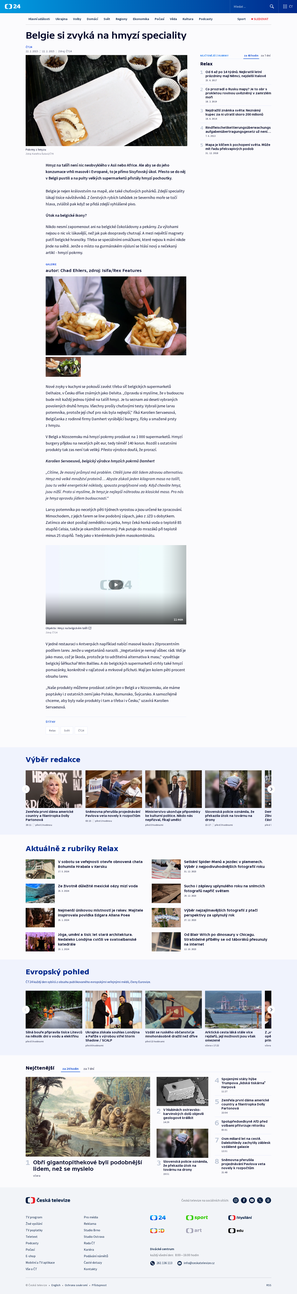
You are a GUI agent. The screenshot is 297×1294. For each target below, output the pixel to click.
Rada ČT (89, 1243)
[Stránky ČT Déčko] (157, 1230)
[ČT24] (12, 6)
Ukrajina (61, 19)
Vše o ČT (31, 1269)
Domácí (92, 19)
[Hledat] (271, 6)
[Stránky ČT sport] (197, 1217)
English (56, 1285)
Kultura (188, 19)
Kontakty (90, 1269)
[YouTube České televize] (252, 1200)
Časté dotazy (93, 1262)
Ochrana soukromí (76, 1285)
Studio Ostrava (94, 1237)
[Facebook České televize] (244, 1200)
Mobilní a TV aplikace (40, 1262)
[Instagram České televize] (236, 1200)
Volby (77, 19)
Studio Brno (92, 1230)
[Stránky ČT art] (194, 1230)
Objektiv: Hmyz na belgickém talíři (67, 628)
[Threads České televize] (268, 1200)
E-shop (31, 1256)
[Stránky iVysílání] (240, 1217)
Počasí (159, 19)
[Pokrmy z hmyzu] (106, 100)
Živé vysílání (34, 1224)
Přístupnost (99, 1285)
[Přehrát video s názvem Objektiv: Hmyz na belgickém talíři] (116, 585)
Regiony (121, 19)
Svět (107, 19)
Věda (173, 19)
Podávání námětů (96, 1256)
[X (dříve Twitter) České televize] (260, 1200)
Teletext (32, 1237)
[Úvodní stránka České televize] (48, 1200)
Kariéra (89, 1249)
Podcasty (206, 19)
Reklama (90, 1224)
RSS (268, 1285)
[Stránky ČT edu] (235, 1230)
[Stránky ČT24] (158, 1217)
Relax (52, 730)
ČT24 (29, 47)
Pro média (91, 1217)
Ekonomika (141, 19)
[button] (116, 584)
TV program (34, 1217)
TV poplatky (34, 1230)
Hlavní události (39, 19)
